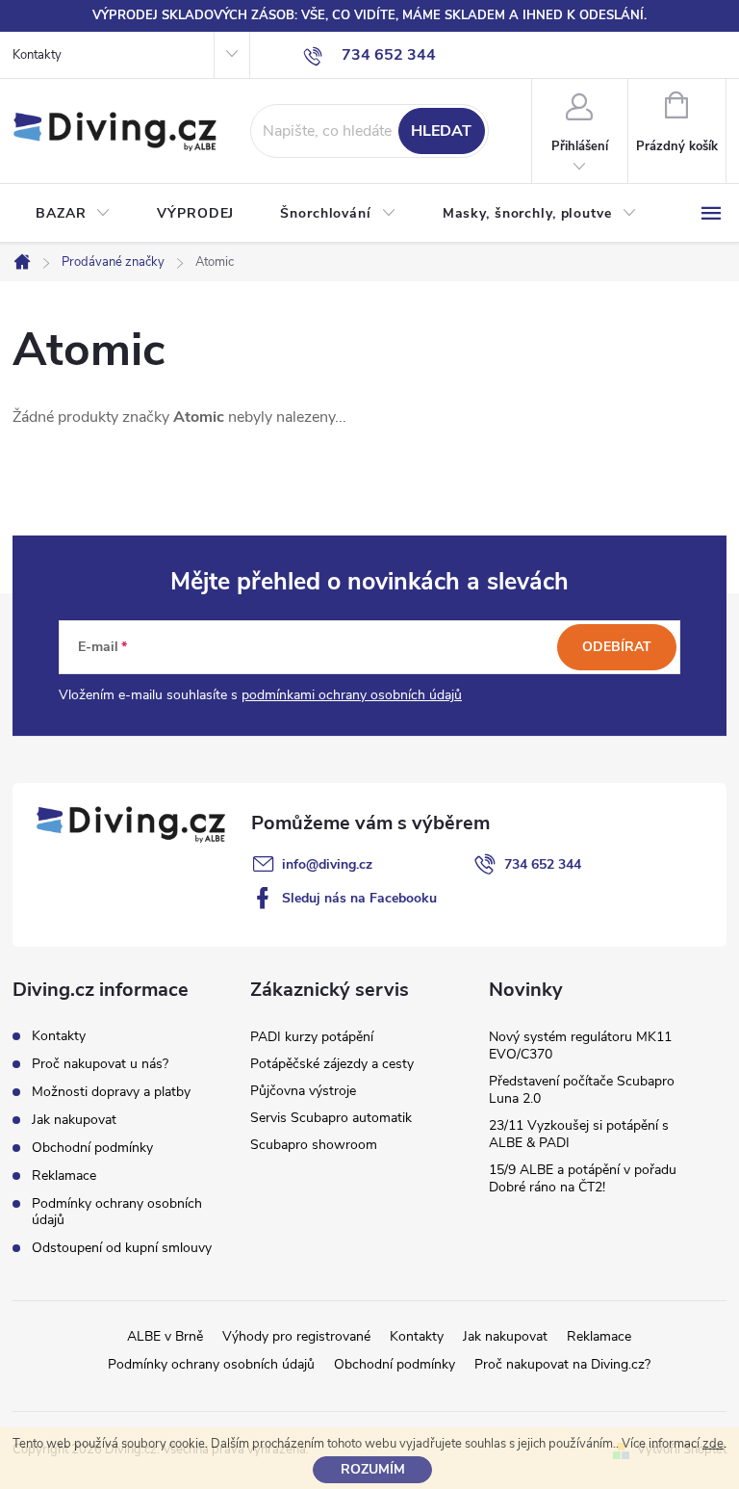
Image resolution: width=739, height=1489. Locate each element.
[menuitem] (73, 214)
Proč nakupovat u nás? (100, 1064)
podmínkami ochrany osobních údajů (352, 695)
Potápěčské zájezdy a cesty (332, 1064)
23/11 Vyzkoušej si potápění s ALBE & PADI (579, 1134)
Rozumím (373, 1469)
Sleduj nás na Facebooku (359, 898)
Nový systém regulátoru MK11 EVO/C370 (580, 1045)
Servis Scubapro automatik (331, 1118)
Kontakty (37, 55)
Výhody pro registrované (296, 1336)
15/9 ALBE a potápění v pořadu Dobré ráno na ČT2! (582, 1178)
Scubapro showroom (313, 1145)
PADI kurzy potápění (311, 1037)
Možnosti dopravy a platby (111, 1092)
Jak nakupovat (74, 1119)
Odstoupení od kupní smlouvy (122, 1248)
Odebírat (616, 647)
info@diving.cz (327, 864)
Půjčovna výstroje (303, 1091)
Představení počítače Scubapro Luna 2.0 (582, 1090)
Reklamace (64, 1175)
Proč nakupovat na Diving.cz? (562, 1364)
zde (713, 1443)
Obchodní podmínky (92, 1147)
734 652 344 (542, 864)
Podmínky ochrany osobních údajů (117, 1211)
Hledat (441, 131)
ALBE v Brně (165, 1336)
